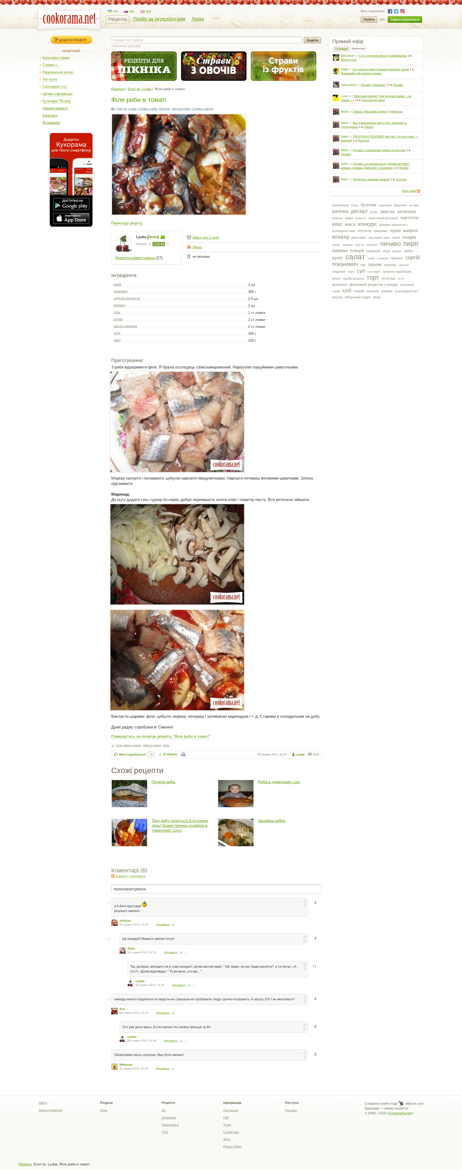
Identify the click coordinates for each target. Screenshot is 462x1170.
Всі (164, 1110)
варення (400, 205)
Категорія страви (56, 58)
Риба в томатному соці (279, 782)
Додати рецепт (73, 39)
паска (348, 244)
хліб (346, 290)
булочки (368, 205)
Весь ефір (409, 190)
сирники (390, 265)
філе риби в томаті (128, 745)
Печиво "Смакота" (373, 84)
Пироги (368, 126)
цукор (118, 319)
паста (359, 245)
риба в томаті (152, 745)
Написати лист (163, 237)
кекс (337, 224)
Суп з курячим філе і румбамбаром (383, 55)
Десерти (363, 140)
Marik (344, 111)
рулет (337, 258)
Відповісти (163, 924)
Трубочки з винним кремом (371, 179)
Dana (131, 948)
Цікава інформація (57, 94)
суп (361, 271)
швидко (386, 291)
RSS (418, 191)
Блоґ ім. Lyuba (139, 89)
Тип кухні (50, 79)
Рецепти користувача (135, 258)
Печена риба (163, 782)
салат (355, 257)
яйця (376, 297)
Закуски (164, 108)
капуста (360, 218)
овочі (396, 238)
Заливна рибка (271, 820)
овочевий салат (379, 237)
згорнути (121, 876)
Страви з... (51, 65)
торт (373, 277)
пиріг (411, 244)
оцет (117, 340)
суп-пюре (373, 271)
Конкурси (50, 115)
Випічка (397, 111)
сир (362, 265)
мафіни (410, 230)
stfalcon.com (414, 1104)
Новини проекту (55, 108)
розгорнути (137, 876)
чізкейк (359, 291)
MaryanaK (347, 55)
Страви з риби (147, 108)
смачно (404, 265)
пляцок (357, 250)
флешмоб (339, 285)
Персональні (170, 1124)
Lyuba (300, 754)
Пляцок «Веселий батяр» (370, 111)
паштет (372, 245)
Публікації (341, 48)
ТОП (165, 1132)
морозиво (358, 238)
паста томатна (125, 326)
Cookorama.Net (400, 1113)
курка (395, 230)
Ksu (122, 1009)
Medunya (126, 1064)
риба (408, 251)
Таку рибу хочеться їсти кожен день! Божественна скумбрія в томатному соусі (180, 825)
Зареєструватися (404, 19)
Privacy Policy (232, 1146)
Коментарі (358, 48)
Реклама (291, 1110)
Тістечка (401, 179)
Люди (197, 19)
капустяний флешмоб (383, 218)
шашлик (373, 291)
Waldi (344, 69)
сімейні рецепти (353, 278)
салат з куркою (378, 258)
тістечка (388, 278)
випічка (340, 211)
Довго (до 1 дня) (205, 237)
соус (351, 271)
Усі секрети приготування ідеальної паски (380, 69)
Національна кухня (58, 72)
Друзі (226, 1139)
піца (386, 251)
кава (349, 218)
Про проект (230, 1110)
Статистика (231, 1132)
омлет (336, 244)
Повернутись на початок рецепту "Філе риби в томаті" (160, 736)
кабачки (337, 218)
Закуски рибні (180, 108)
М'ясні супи (348, 59)
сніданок (338, 271)
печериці (121, 291)
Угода (227, 1124)
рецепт (397, 251)
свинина (396, 258)
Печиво (398, 84)
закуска (387, 211)
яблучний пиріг (358, 297)
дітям (374, 212)
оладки (409, 237)
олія (117, 333)
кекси (350, 224)
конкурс (367, 224)
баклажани (340, 205)
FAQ (226, 1117)
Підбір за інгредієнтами (159, 19)
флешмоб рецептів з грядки (373, 284)
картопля (410, 217)
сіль (117, 312)
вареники (385, 205)
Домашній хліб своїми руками (361, 73)
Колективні (169, 1117)
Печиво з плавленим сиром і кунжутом (379, 150)
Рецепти (117, 19)
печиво (390, 243)
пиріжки (340, 250)
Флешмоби (51, 123)
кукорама (381, 231)
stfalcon (125, 920)
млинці (340, 237)
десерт (359, 211)
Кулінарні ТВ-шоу (57, 101)
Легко (197, 247)
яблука (337, 297)
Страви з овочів (202, 108)
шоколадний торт (406, 291)
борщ (354, 205)
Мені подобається (132, 754)
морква (119, 305)
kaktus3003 (348, 84)
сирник (375, 264)
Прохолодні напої (373, 100)
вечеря (414, 205)
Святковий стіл (55, 87)
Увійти (369, 19)
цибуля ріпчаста (127, 298)
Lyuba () (148, 237)
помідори (373, 251)
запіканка (406, 211)
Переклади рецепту (127, 223)
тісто (401, 278)
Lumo (344, 96)
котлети (364, 231)
